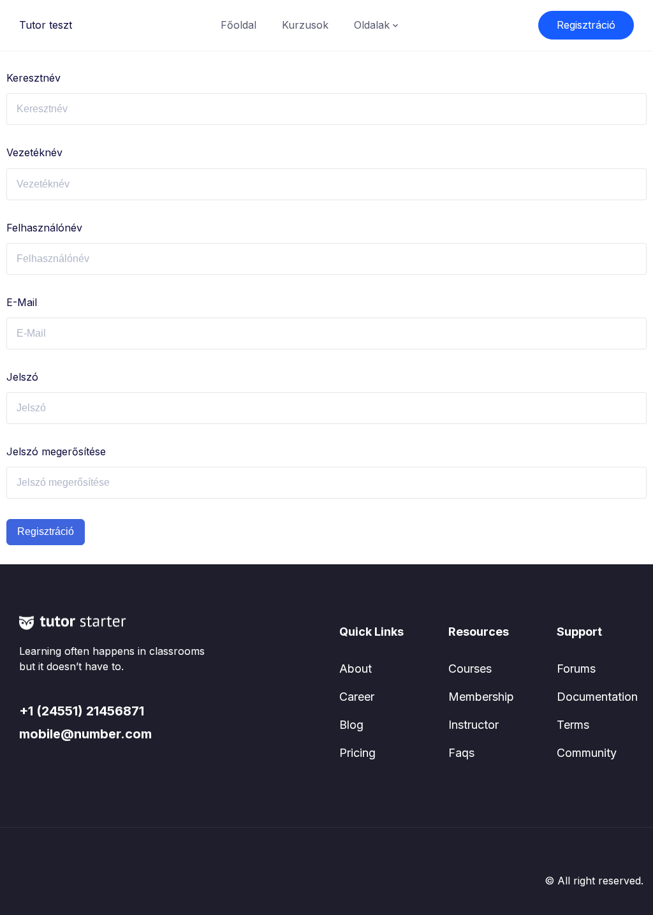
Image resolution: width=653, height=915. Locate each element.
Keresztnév (33, 77)
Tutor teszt (45, 24)
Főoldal (238, 24)
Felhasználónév (44, 227)
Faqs (461, 752)
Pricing (357, 752)
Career (356, 696)
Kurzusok (305, 24)
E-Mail (21, 302)
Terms (573, 724)
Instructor (473, 724)
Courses (470, 668)
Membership (481, 696)
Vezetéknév (34, 152)
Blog (351, 724)
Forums (576, 668)
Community (587, 752)
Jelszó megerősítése (56, 451)
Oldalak (372, 24)
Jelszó (22, 376)
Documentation (597, 696)
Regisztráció (586, 24)
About (355, 668)
